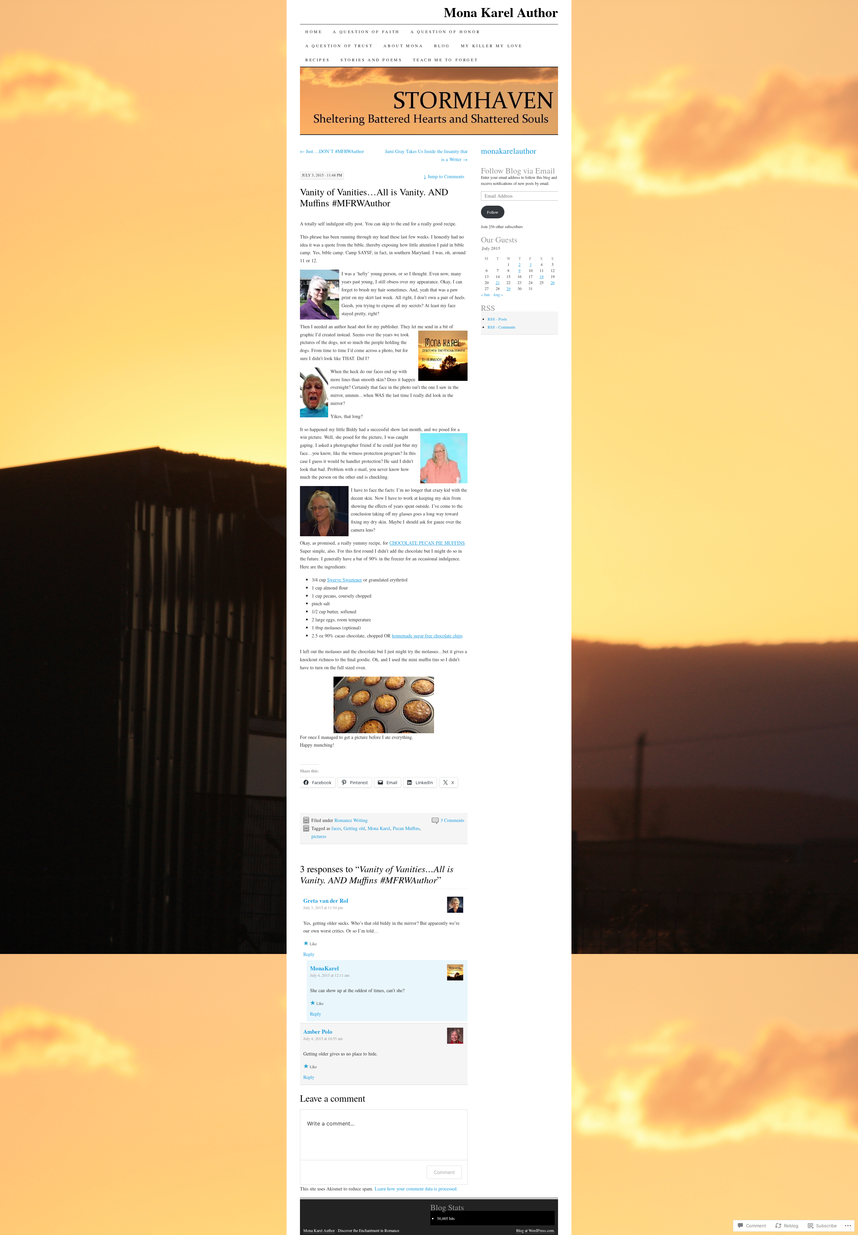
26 (553, 282)
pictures (318, 836)
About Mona (403, 45)
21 (498, 282)
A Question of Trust (339, 45)
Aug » (498, 294)
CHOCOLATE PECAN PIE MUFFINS (427, 543)
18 (542, 276)
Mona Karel (379, 828)
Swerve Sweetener (344, 579)
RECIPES (317, 59)
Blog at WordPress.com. (535, 1230)
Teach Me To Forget (445, 59)
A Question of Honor (445, 31)
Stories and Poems (371, 59)
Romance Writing (351, 820)
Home (313, 31)
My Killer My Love (492, 45)
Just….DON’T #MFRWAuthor (332, 151)
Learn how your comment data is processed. (416, 1188)
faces (336, 828)
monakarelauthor (508, 150)
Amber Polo (317, 1031)
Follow (492, 212)
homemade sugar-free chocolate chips (427, 635)
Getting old (354, 828)
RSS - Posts (497, 319)
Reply (308, 954)
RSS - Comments (501, 327)
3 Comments (452, 820)
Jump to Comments (443, 176)
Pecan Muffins (406, 828)
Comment (444, 1172)
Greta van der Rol (325, 900)
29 (508, 288)
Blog (442, 45)
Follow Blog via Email (518, 170)
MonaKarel (324, 968)
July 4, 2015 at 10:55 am (323, 1038)
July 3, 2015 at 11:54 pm (323, 907)
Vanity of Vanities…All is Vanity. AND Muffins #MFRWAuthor (374, 197)
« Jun (485, 294)
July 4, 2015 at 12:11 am (329, 975)
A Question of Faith (366, 31)
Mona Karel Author (501, 12)
